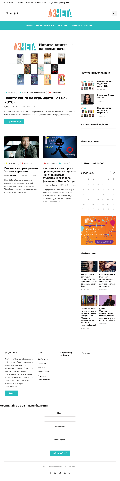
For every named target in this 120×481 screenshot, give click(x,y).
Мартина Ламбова (12, 107)
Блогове (88, 25)
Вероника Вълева (51, 185)
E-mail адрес (60, 439)
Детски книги (41, 3)
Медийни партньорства (59, 3)
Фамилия (60, 426)
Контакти (19, 3)
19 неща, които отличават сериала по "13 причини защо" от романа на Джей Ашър (89, 280)
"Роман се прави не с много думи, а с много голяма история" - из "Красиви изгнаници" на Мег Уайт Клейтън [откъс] (88, 317)
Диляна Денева (11, 175)
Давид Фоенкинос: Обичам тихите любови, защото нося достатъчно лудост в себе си (107, 314)
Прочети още (14, 121)
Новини (48, 25)
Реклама (29, 3)
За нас (11, 393)
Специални (61, 25)
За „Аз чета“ (8, 3)
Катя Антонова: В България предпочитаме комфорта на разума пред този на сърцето (107, 280)
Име (60, 413)
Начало (29, 25)
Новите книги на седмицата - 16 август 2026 (104, 110)
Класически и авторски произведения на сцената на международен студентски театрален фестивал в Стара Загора (60, 175)
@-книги (76, 25)
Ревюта (38, 25)
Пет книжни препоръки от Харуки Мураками (21, 170)
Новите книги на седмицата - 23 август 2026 (104, 83)
